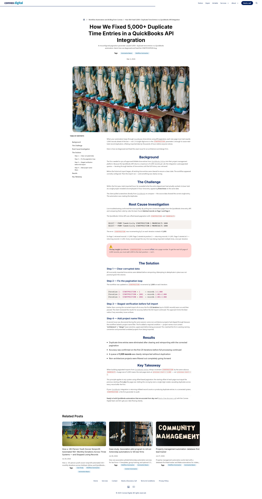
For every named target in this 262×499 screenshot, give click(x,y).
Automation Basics (126, 53)
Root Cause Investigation (81, 149)
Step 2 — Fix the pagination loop (85, 159)
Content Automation (131, 469)
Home (95, 481)
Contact (114, 481)
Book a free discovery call (167, 398)
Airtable (215, 3)
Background (76, 142)
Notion (200, 3)
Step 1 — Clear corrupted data (84, 156)
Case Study (80, 468)
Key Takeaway (77, 177)
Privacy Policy (164, 481)
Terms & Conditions (148, 481)
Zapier (207, 3)
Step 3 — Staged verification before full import (83, 163)
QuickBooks (138, 139)
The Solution (76, 152)
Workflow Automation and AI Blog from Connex (105, 20)
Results (74, 173)
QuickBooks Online (158, 161)
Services (105, 481)
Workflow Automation (142, 53)
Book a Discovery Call (129, 481)
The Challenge (77, 145)
